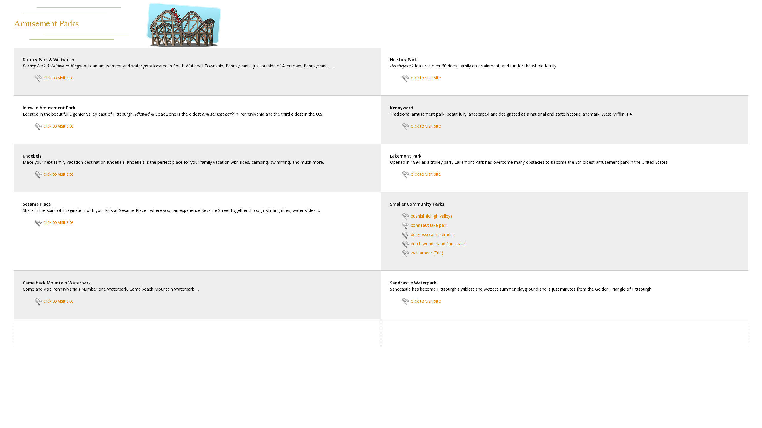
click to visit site (58, 78)
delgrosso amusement (432, 234)
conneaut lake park (429, 225)
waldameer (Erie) (427, 253)
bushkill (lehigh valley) (431, 216)
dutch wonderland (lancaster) (439, 243)
